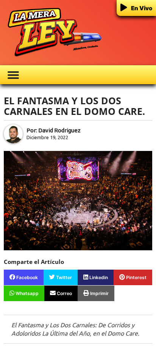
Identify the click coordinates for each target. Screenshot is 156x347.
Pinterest (136, 277)
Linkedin (98, 277)
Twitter (63, 277)
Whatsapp (26, 293)
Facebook (26, 277)
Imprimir (99, 293)
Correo (64, 293)
